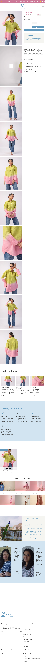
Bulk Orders (25, 646)
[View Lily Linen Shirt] (11, 66)
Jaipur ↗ (3, 653)
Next (44, 562)
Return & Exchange (27, 639)
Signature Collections (28, 632)
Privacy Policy (26, 641)
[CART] (43, 6)
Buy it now (33, 30)
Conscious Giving (27, 629)
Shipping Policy (26, 636)
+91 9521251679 (27, 653)
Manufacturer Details (29, 59)
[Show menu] (2, 6)
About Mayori (26, 627)
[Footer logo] (7, 614)
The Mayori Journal (27, 634)
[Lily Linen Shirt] (8, 459)
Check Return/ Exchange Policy (31, 71)
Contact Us (25, 644)
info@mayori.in (26, 656)
